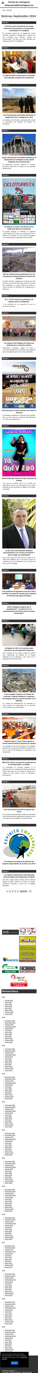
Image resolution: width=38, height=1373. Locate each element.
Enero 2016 (8, 1295)
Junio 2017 (8, 1257)
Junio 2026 (8, 1004)
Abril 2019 (8, 1205)
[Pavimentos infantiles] (10, 972)
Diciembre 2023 (10, 1077)
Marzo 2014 (8, 1348)
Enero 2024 (8, 1070)
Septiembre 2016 (10, 1280)
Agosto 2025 (9, 1028)
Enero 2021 (8, 1155)
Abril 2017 (8, 1261)
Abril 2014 (8, 1346)
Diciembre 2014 (10, 1330)
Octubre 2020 (9, 1165)
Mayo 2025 (8, 1034)
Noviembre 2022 (10, 1107)
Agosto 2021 (9, 1141)
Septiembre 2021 (10, 1139)
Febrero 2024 (9, 1068)
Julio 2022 (8, 1115)
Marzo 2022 (8, 1122)
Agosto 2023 (9, 1085)
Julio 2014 (8, 1340)
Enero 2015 (8, 1323)
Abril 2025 (8, 1036)
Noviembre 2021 (10, 1135)
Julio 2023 (8, 1087)
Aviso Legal (5, 1372)
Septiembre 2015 (10, 1308)
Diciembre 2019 (10, 1189)
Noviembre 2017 (10, 1248)
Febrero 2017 (9, 1265)
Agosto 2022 (9, 1113)
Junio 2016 (8, 1285)
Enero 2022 (8, 1126)
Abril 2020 (8, 1177)
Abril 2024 (8, 1064)
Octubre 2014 (9, 1334)
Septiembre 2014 (10, 1336)
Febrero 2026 (9, 1012)
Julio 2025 (8, 1030)
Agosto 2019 (9, 1197)
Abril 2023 (8, 1092)
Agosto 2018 (9, 1225)
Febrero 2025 (9, 1040)
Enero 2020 (8, 1183)
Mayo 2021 (8, 1147)
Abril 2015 (8, 1317)
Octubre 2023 (9, 1081)
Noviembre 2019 (10, 1191)
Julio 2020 (8, 1171)
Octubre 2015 (9, 1306)
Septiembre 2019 (10, 1195)
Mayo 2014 (8, 1344)
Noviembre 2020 (10, 1163)
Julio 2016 (8, 1283)
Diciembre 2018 (10, 1217)
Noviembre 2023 (10, 1079)
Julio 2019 (8, 1199)
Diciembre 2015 (10, 1302)
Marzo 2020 (8, 1179)
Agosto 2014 (9, 1338)
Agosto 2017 (9, 1253)
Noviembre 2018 (10, 1219)
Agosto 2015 (9, 1310)
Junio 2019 (8, 1201)
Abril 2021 (8, 1149)
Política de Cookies (27, 1372)
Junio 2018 (8, 1229)
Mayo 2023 (8, 1090)
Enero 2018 (8, 1239)
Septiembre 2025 (10, 1026)
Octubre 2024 (9, 1053)
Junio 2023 (8, 1089)
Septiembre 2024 (10, 1055)
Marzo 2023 (8, 1094)
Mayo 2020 (8, 1175)
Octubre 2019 (9, 1193)
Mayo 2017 (8, 1259)
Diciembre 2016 (10, 1274)
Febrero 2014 (9, 1349)
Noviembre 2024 (10, 1051)
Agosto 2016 (9, 1282)
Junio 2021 (8, 1145)
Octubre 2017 (9, 1250)
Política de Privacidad (15, 1372)
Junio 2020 (8, 1173)
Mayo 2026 (8, 1006)
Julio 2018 (8, 1227)
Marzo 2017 (8, 1263)
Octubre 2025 (9, 1024)
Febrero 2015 (9, 1321)
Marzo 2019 (8, 1207)
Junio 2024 (8, 1060)
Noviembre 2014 (10, 1332)
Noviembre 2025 (10, 1023)
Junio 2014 (8, 1342)
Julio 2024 (8, 1059)
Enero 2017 (8, 1267)
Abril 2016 (8, 1289)
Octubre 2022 (9, 1109)
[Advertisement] (16, 913)
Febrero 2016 (9, 1293)
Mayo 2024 (8, 1062)
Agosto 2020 (9, 1169)
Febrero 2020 (9, 1181)
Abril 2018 (8, 1233)
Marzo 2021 (8, 1151)
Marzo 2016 (8, 1291)
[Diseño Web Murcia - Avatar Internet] (16, 1370)
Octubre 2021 (9, 1137)
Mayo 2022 (8, 1119)
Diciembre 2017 (10, 1246)
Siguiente (23, 891)
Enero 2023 (8, 1098)
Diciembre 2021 (10, 1133)
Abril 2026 (8, 1008)
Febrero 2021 (9, 1153)
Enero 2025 (8, 1042)
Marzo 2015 (8, 1319)
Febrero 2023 (9, 1096)
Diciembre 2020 (10, 1161)
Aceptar (14, 1363)
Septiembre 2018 (10, 1223)
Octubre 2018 (9, 1221)
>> (30, 891)
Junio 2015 (8, 1314)
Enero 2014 (8, 1351)
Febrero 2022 (9, 1124)
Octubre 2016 (9, 1278)
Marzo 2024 (8, 1066)
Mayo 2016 (8, 1287)
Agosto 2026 (9, 1000)
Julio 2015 (8, 1312)
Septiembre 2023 (10, 1083)
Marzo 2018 (8, 1235)
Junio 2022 (8, 1117)
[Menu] (1, 3)
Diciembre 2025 (10, 1021)
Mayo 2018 (8, 1231)
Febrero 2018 (9, 1237)
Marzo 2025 (8, 1038)
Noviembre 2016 (10, 1276)
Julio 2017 (8, 1255)
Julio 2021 (8, 1143)
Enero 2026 (8, 1014)
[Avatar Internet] (27, 961)
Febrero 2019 (9, 1209)
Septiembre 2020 (10, 1167)
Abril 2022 (8, 1121)
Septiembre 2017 (10, 1251)
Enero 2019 (8, 1211)
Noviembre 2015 (10, 1304)
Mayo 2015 (8, 1315)
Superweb (12, 1370)
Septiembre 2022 (10, 1111)
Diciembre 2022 (10, 1105)
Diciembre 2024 (10, 1049)
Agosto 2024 (9, 1056)
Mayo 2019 (8, 1203)
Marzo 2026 (8, 1010)
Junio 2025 (8, 1032)
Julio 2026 (8, 1002)
